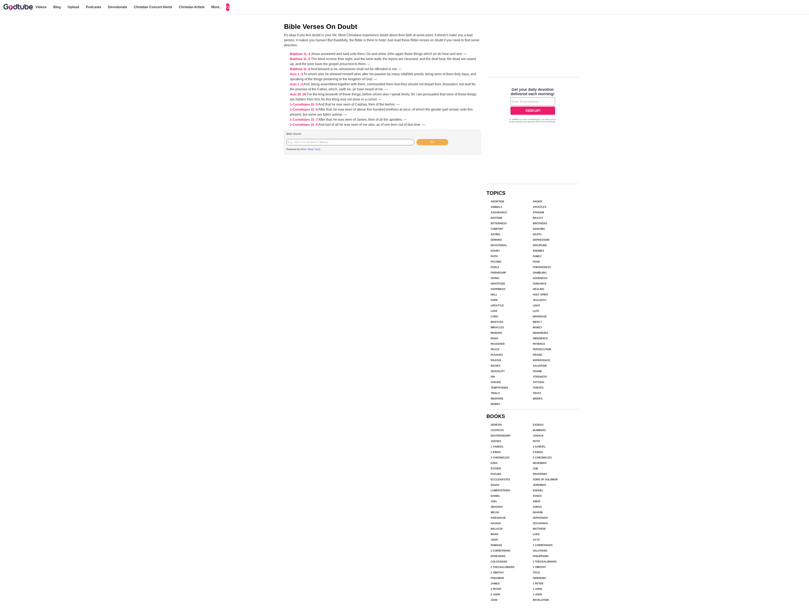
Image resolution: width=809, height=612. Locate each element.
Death (537, 234)
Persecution (542, 349)
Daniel (495, 495)
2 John (495, 594)
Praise (537, 354)
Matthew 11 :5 (300, 59)
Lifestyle (497, 305)
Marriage (540, 316)
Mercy (537, 322)
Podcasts (93, 7)
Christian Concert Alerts (153, 7)
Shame (537, 371)
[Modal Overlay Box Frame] (532, 106)
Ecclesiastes (500, 479)
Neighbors (540, 332)
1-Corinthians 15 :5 (304, 104)
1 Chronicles (500, 457)
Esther (496, 468)
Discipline (540, 245)
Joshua (538, 435)
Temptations (499, 387)
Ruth (536, 441)
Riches (495, 365)
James (495, 583)
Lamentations (500, 490)
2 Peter (496, 589)
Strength (540, 376)
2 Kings (538, 452)
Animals (496, 207)
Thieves (538, 387)
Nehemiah (539, 463)
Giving (495, 278)
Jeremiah (539, 485)
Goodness (540, 278)
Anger (537, 201)
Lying (494, 316)
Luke (536, 534)
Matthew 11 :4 (300, 54)
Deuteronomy (501, 435)
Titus (536, 572)
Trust (537, 393)
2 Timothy (497, 572)
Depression (541, 239)
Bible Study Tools (310, 149)
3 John (537, 594)
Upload (73, 7)
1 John (537, 589)
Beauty (538, 217)
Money (537, 327)
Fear (536, 261)
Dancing (539, 228)
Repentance (541, 360)
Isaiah (495, 485)
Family (537, 256)
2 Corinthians (500, 550)
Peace (495, 349)
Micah (495, 512)
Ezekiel (538, 490)
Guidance (539, 283)
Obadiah (497, 506)
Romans (496, 545)
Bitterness (499, 223)
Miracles (497, 327)
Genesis (496, 424)
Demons (496, 239)
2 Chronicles (542, 457)
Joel (494, 501)
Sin (493, 376)
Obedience (540, 338)
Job (535, 468)
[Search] (227, 7)
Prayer (496, 360)
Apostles (539, 207)
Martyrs (497, 322)
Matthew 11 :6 (300, 69)
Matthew (539, 528)
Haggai (496, 523)
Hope (494, 300)
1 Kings (496, 452)
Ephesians (498, 556)
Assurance (499, 212)
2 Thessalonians (502, 567)
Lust (536, 311)
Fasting (496, 261)
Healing (538, 289)
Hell (494, 294)
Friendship (498, 272)
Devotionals (117, 7)
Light (536, 305)
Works (537, 398)
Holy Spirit (540, 294)
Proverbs (540, 474)
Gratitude (498, 283)
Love (494, 311)
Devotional (499, 245)
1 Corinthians (543, 545)
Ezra (494, 463)
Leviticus (497, 430)
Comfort (497, 228)
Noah (494, 338)
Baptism (496, 217)
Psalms (496, 474)
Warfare (497, 398)
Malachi (496, 528)
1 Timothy (539, 567)
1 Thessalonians (545, 561)
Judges (496, 441)
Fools (495, 267)
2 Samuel (539, 446)
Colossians (499, 561)
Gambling (539, 272)
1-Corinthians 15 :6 (304, 109)
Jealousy (539, 300)
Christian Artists (192, 7)
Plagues (497, 354)
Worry (495, 404)
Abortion (497, 201)
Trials (495, 393)
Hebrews (539, 578)
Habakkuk (498, 517)
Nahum (537, 512)
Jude (494, 600)
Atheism (538, 212)
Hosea (537, 495)
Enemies (538, 250)
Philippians (541, 556)
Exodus (538, 424)
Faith (494, 256)
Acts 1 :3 (296, 74)
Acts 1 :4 (296, 84)
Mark (494, 534)
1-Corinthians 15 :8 (304, 124)
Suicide (496, 382)
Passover (498, 343)
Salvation (540, 365)
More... (216, 7)
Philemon (497, 578)
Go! (432, 142)
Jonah (537, 506)
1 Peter (538, 583)
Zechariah (540, 523)
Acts (536, 539)
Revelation (541, 600)
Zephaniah (540, 517)
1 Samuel (497, 446)
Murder (496, 332)
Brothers (540, 223)
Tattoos (538, 382)
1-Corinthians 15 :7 (304, 119)
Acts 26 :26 (298, 94)
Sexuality (498, 371)
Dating (495, 234)
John (494, 539)
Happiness (498, 289)
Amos (536, 501)
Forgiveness (542, 267)
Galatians (540, 550)
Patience (539, 343)
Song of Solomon (545, 479)
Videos (41, 7)
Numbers (539, 430)
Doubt (495, 250)
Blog (57, 7)
